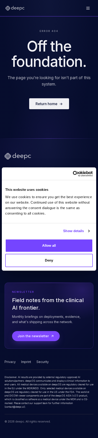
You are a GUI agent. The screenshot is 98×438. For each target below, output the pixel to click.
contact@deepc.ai (14, 406)
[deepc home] (14, 8)
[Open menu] (88, 8)
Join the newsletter (33, 336)
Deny (49, 260)
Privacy (10, 362)
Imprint (26, 362)
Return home (49, 103)
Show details (73, 231)
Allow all (49, 245)
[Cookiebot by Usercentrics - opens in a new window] (73, 174)
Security (42, 362)
